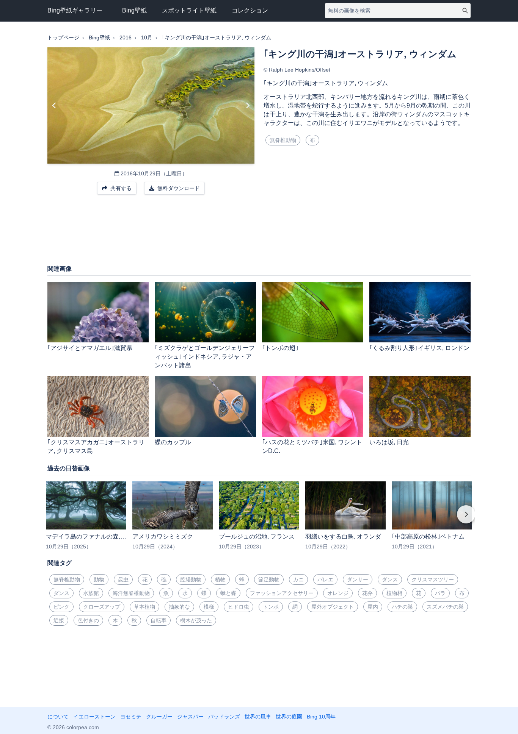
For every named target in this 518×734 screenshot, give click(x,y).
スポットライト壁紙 (189, 10)
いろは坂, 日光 (389, 442)
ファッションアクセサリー (282, 593)
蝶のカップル (173, 442)
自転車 (158, 620)
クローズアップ (101, 607)
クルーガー (159, 717)
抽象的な (179, 607)
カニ (298, 579)
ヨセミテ (130, 717)
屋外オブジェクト (332, 607)
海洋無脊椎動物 (131, 593)
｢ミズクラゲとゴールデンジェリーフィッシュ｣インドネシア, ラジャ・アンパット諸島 (205, 357)
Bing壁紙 (134, 10)
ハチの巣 (402, 607)
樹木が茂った (196, 620)
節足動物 (268, 579)
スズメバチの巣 (445, 607)
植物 (220, 579)
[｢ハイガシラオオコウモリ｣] (54, 105)
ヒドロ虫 (238, 607)
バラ (440, 593)
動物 (99, 579)
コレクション (250, 10)
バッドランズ (224, 717)
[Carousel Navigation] (259, 519)
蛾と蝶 (228, 593)
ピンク (61, 607)
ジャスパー (190, 717)
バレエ (325, 579)
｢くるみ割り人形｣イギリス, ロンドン (419, 348)
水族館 (91, 593)
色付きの (88, 620)
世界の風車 (258, 717)
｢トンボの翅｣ (280, 348)
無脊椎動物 (283, 140)
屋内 (372, 607)
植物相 (394, 593)
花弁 (367, 593)
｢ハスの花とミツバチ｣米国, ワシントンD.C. (312, 446)
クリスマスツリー (432, 579)
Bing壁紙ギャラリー (74, 10)
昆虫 (123, 579)
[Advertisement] (259, 233)
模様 (209, 607)
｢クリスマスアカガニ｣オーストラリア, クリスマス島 (95, 446)
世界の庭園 (289, 717)
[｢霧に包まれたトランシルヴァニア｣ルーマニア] (247, 105)
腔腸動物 (190, 579)
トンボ (271, 607)
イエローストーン (94, 717)
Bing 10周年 (321, 717)
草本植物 (144, 607)
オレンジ (337, 593)
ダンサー (357, 579)
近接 (58, 620)
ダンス (390, 579)
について (58, 717)
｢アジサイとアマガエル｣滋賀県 (89, 348)
